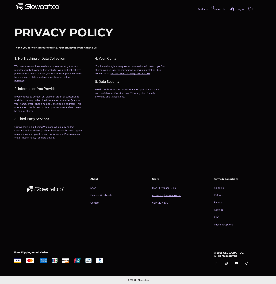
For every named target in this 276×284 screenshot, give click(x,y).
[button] (250, 9)
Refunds (218, 195)
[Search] (213, 7)
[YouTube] (236, 263)
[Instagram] (226, 263)
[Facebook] (216, 263)
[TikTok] (247, 263)
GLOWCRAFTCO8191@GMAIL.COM (130, 73)
